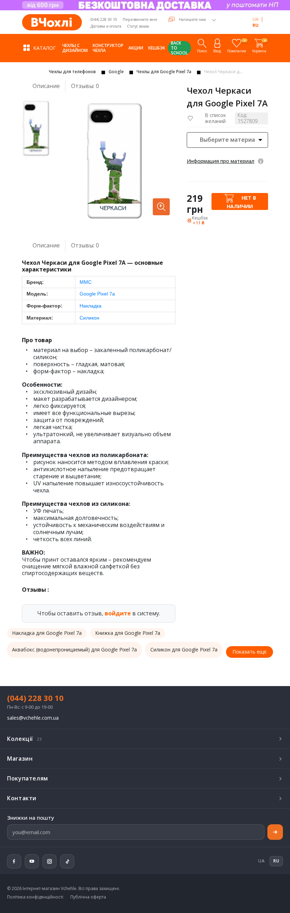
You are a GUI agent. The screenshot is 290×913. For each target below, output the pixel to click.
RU (256, 25)
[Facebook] (14, 861)
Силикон (89, 318)
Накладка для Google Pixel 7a (47, 633)
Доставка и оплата (106, 26)
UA (256, 19)
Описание (46, 86)
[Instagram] (49, 861)
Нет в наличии (241, 202)
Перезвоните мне (140, 19)
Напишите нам (192, 19)
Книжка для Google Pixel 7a (127, 633)
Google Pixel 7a (97, 294)
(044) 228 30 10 (104, 19)
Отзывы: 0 (85, 86)
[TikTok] (67, 861)
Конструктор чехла (108, 47)
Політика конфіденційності (35, 897)
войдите (118, 613)
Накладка (91, 306)
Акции (135, 48)
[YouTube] (32, 861)
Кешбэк (156, 48)
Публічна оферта (88, 897)
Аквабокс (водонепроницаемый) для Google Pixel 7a (74, 649)
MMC (86, 282)
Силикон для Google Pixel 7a (184, 649)
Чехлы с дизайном (75, 47)
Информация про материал (220, 161)
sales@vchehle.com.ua (33, 718)
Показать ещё (249, 651)
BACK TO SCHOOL (179, 48)
